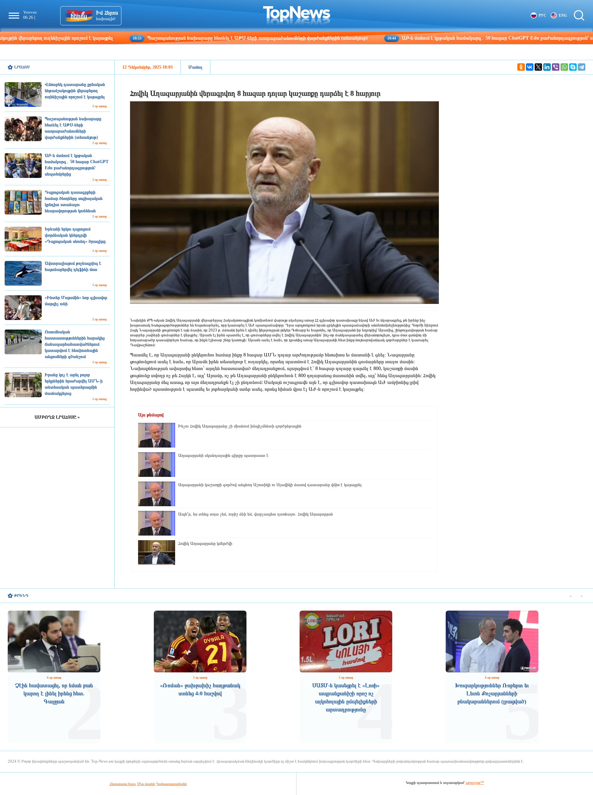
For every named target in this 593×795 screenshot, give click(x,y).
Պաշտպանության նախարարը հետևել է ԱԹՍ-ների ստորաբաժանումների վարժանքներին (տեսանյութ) (211, 37)
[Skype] (573, 67)
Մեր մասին (146, 784)
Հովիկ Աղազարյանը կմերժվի (205, 543)
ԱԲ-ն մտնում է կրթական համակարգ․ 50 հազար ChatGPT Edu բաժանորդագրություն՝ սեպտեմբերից (464, 37)
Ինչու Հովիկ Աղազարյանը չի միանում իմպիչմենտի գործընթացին (239, 426)
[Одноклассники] (521, 67)
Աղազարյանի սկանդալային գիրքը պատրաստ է (223, 455)
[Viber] (555, 67)
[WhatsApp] (564, 67)
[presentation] (570, 596)
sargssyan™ (475, 782)
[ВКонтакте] (529, 67)
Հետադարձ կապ (123, 784)
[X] (538, 67)
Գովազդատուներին (171, 784)
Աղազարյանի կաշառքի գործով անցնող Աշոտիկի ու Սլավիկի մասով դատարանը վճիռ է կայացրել (270, 484)
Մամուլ (195, 67)
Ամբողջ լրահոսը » (57, 417)
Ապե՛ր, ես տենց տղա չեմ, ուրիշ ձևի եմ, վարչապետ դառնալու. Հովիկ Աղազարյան (255, 514)
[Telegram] (581, 67)
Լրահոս (22, 67)
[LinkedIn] (547, 67)
